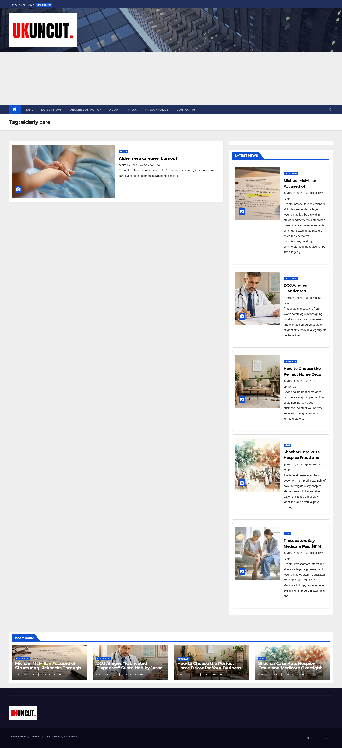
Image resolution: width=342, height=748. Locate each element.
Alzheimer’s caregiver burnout (148, 158)
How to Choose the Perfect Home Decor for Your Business (303, 374)
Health (123, 151)
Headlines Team (51, 674)
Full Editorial (212, 674)
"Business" (290, 362)
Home (29, 109)
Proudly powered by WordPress (25, 736)
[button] (330, 109)
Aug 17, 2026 (294, 381)
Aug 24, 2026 (294, 193)
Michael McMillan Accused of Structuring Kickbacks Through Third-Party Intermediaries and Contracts (48, 670)
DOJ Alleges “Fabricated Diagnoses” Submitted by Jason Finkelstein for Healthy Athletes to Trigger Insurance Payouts (129, 670)
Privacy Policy (157, 109)
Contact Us (186, 109)
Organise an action (86, 109)
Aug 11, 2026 (294, 464)
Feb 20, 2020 (129, 165)
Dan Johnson (152, 165)
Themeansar (70, 736)
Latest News (51, 109)
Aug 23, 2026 (294, 298)
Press (132, 109)
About (114, 109)
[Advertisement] (171, 78)
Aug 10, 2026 (294, 553)
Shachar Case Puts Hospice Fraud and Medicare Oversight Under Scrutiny (290, 668)
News (287, 445)
